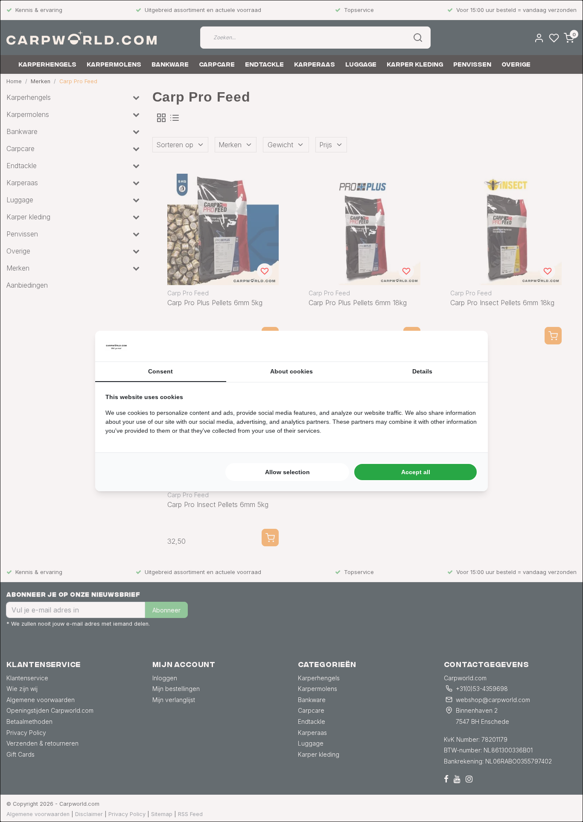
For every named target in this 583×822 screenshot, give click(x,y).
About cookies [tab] (291, 371)
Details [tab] (422, 371)
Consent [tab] (160, 371)
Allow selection (287, 472)
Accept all (415, 472)
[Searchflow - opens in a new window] (467, 346)
